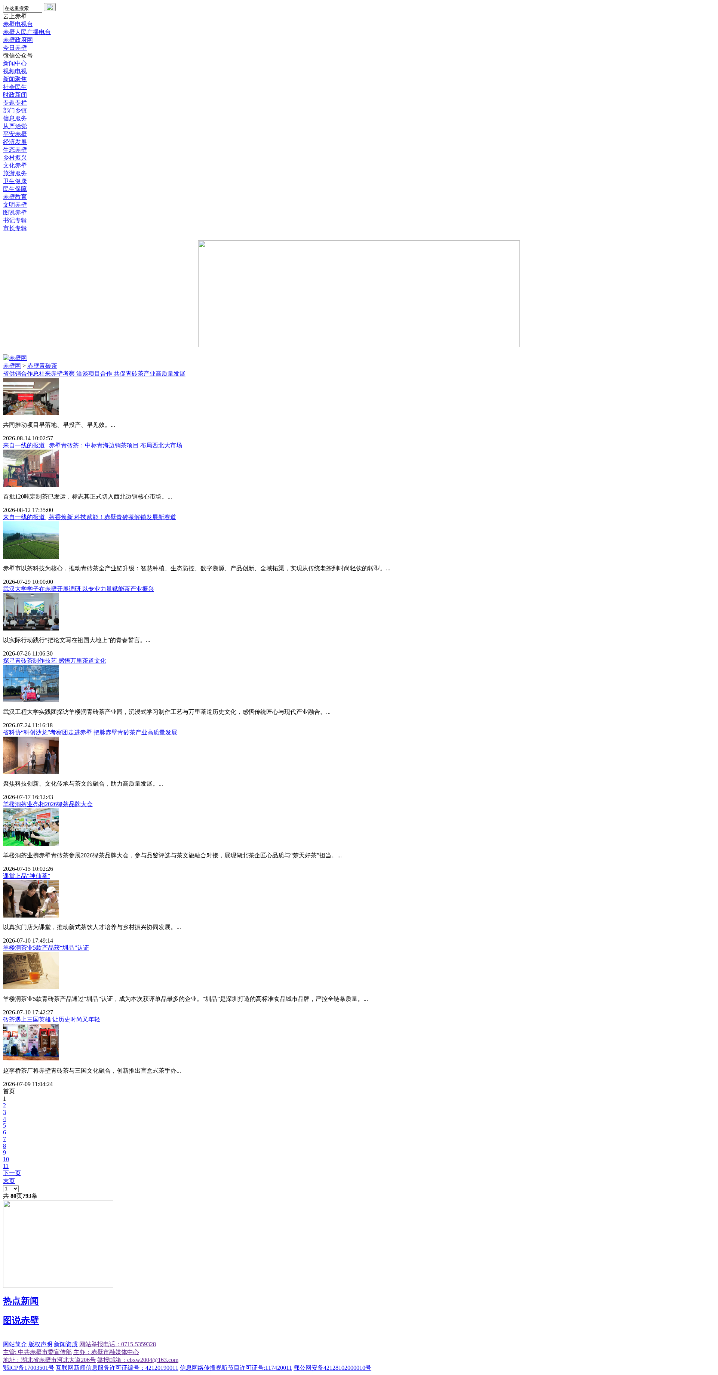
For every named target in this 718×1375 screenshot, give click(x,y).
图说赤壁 (15, 212)
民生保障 (15, 189)
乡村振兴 (15, 157)
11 (6, 1166)
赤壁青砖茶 (42, 366)
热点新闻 (21, 1301)
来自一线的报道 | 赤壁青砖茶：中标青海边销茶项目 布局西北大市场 (92, 445)
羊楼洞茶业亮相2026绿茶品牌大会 (48, 804)
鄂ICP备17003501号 (28, 1368)
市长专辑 (15, 228)
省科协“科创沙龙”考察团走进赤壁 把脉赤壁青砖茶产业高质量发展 (90, 732)
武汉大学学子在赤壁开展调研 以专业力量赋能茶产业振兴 (78, 589)
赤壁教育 (15, 197)
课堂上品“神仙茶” (26, 876)
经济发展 (15, 142)
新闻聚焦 (15, 79)
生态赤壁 (15, 150)
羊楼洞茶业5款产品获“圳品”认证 (46, 947)
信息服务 (15, 118)
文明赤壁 (15, 204)
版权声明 (40, 1344)
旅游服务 (15, 173)
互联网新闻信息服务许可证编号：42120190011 (117, 1368)
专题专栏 (15, 102)
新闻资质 (66, 1344)
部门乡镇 (15, 110)
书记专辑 (15, 220)
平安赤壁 (15, 134)
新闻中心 (15, 63)
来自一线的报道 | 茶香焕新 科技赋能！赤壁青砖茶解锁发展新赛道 (89, 517)
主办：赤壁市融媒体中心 (106, 1352)
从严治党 (15, 126)
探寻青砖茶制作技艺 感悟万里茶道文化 (54, 660)
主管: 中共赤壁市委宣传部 (37, 1352)
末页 (9, 1181)
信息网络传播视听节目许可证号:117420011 (236, 1368)
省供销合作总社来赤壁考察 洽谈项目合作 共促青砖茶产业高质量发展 (94, 373)
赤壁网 (12, 366)
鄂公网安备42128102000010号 (332, 1368)
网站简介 (15, 1344)
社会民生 (15, 87)
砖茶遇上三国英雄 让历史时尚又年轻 (51, 1019)
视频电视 (15, 71)
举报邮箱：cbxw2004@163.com (137, 1360)
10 (6, 1159)
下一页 (12, 1173)
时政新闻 (15, 95)
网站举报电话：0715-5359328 (117, 1344)
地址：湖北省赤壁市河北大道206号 (49, 1360)
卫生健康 (15, 181)
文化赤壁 (15, 165)
